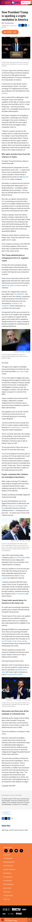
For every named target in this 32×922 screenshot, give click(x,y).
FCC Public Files (7, 880)
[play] (3, 920)
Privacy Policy (7, 891)
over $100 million (19, 557)
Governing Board (7, 858)
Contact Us (6, 899)
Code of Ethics (7, 888)
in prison (5, 93)
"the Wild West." (19, 294)
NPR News (6, 813)
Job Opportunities (8, 895)
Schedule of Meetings (9, 869)
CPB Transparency (8, 884)
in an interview (20, 594)
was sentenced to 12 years (17, 427)
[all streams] (29, 920)
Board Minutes (7, 873)
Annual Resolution (8, 865)
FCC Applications (7, 877)
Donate (26, 2)
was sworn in (20, 371)
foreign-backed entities (15, 674)
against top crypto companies (12, 285)
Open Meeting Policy (8, 862)
